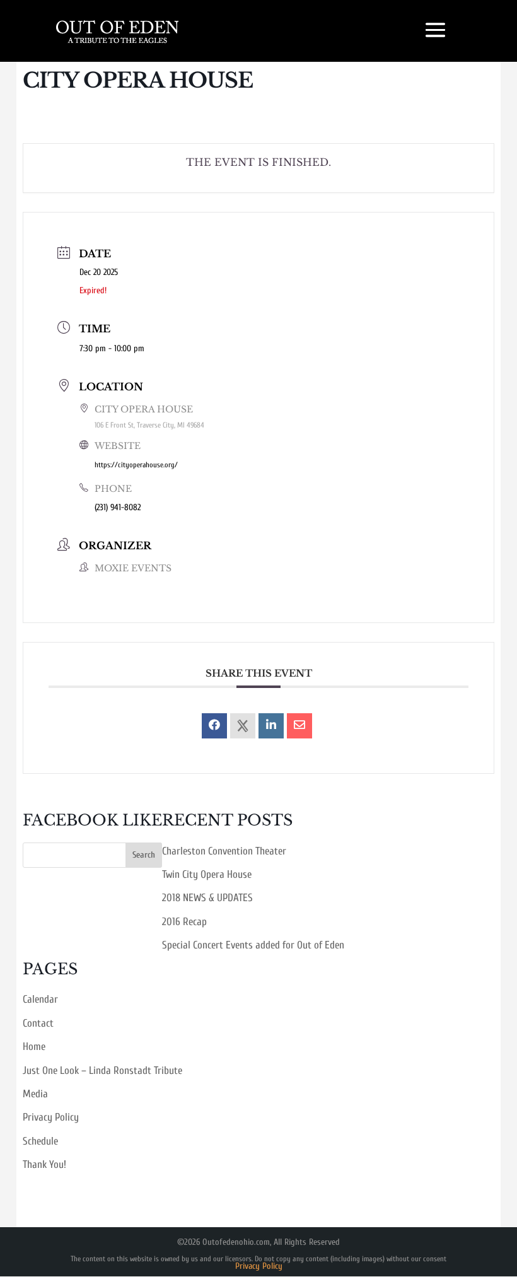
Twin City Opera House (207, 874)
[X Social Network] (242, 725)
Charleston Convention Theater (224, 851)
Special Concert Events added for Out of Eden (253, 945)
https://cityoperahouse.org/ (136, 464)
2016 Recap (184, 922)
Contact (38, 1023)
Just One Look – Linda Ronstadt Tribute (102, 1070)
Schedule (40, 1141)
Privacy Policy (51, 1117)
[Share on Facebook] (214, 725)
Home (34, 1047)
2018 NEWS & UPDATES (207, 898)
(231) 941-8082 (118, 507)
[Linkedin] (271, 725)
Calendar (40, 999)
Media (35, 1094)
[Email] (299, 725)
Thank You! (44, 1164)
